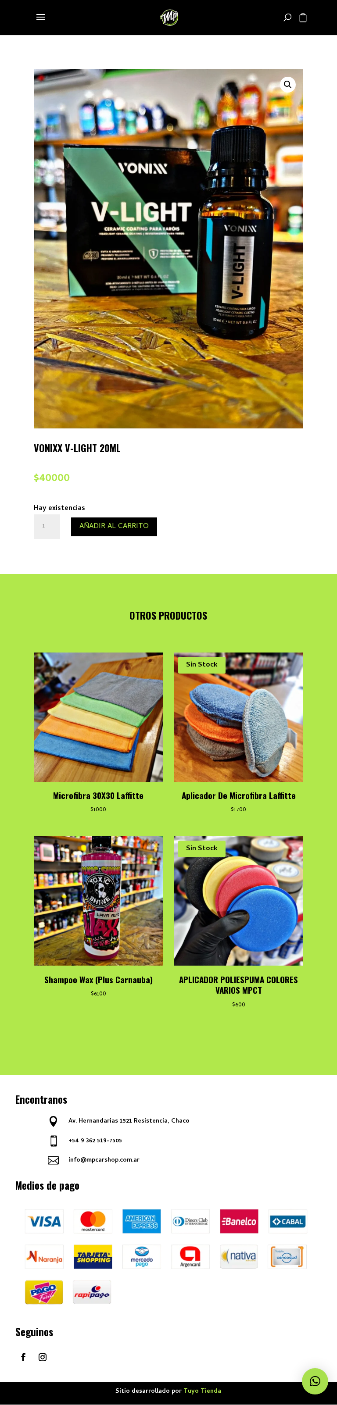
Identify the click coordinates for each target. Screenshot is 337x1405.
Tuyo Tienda (202, 1392)
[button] (288, 85)
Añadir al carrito (114, 527)
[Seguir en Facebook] (23, 1357)
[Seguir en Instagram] (42, 1357)
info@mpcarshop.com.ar (104, 1160)
